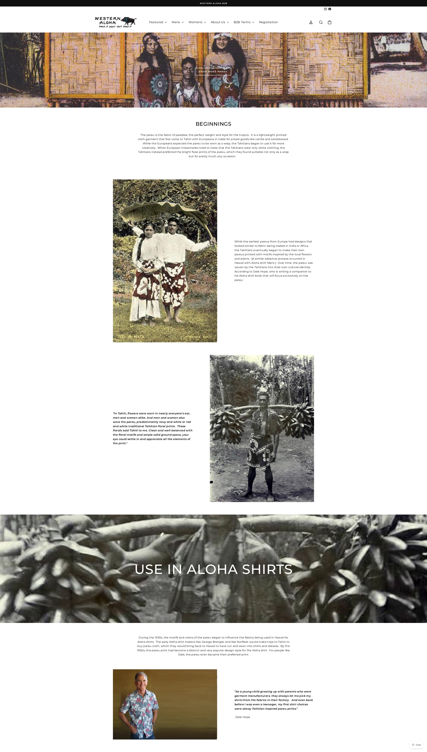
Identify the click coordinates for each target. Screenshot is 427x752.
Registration (268, 22)
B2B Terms (243, 22)
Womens (195, 22)
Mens (176, 22)
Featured (156, 22)
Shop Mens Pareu (213, 71)
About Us (218, 22)
